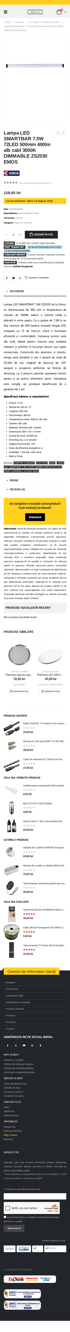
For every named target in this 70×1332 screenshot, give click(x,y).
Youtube (24, 1045)
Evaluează (35, 517)
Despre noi (9, 1126)
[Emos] (12, 173)
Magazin (10, 982)
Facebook (7, 278)
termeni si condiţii (13, 1221)
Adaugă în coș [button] (21, 691)
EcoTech (10, 1022)
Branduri (8, 1139)
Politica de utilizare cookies (18, 1064)
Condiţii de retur (12, 1087)
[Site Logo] (35, 12)
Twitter (15, 1045)
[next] (63, 132)
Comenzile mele (14, 995)
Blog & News (11, 1135)
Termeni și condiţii (14, 1060)
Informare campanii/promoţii (19, 1072)
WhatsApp (20, 278)
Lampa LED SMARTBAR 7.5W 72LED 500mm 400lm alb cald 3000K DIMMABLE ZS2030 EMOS (34, 466)
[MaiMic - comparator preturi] (55, 1248)
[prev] (58, 132)
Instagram (32, 1045)
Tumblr (40, 1045)
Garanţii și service (13, 1091)
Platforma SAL (11, 1115)
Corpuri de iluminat (23, 223)
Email (13, 278)
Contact (10, 1028)
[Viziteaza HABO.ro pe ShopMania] (24, 1248)
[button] (7, 12)
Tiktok (48, 1045)
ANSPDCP (9, 1111)
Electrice (42, 462)
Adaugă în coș (43, 234)
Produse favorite (15, 1008)
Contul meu (12, 989)
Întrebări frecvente (14, 1096)
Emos (52, 462)
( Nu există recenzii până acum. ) (35, 183)
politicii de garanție (23, 266)
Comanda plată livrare (15, 1083)
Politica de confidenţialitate (18, 1068)
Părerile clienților (13, 1131)
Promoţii (10, 1015)
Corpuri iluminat (24, 462)
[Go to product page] (19, 654)
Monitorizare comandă (18, 1002)
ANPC (7, 1107)
